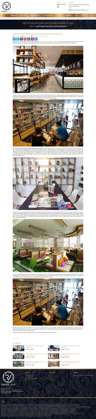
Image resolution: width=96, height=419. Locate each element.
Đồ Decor (51, 380)
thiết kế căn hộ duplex (19, 415)
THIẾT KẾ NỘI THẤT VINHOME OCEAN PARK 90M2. (47, 413)
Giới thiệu (23, 15)
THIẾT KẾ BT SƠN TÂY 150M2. (84, 407)
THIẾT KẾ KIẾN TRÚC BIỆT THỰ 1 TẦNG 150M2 (10, 409)
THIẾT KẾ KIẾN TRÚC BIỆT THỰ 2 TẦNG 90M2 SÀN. (30, 409)
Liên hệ (83, 15)
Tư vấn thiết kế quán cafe (46, 415)
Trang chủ (14, 15)
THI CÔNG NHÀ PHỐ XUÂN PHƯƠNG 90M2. (34, 404)
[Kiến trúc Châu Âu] (6, 7)
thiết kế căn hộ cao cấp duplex (7, 415)
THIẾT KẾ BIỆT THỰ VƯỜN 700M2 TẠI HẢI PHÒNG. (11, 407)
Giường (51, 377)
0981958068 (62, 4)
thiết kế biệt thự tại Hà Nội (78, 413)
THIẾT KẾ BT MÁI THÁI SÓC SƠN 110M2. (69, 407)
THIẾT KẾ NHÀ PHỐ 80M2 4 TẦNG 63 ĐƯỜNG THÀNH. (12, 411)
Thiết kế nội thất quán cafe (41, 36)
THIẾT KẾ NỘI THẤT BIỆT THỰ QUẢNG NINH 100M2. (33, 411)
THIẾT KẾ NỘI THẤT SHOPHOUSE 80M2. (29, 413)
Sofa (50, 375)
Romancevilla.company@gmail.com (80, 10)
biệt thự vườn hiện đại (6, 404)
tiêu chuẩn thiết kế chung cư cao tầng (32, 415)
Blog (76, 15)
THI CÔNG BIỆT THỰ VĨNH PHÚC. (17, 404)
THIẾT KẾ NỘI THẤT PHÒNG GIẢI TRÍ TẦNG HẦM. (11, 413)
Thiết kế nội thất (48, 15)
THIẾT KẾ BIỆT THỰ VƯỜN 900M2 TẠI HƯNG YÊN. (31, 407)
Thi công (59, 15)
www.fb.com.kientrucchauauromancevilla (83, 375)
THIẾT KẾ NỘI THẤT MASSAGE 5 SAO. (67, 411)
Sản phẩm (68, 15)
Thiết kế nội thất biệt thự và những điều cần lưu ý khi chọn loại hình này (71, 362)
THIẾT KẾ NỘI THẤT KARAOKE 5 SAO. (52, 411)
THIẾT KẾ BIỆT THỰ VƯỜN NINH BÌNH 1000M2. (51, 407)
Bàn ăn (50, 378)
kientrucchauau (27, 36)
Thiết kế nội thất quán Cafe (31, 378)
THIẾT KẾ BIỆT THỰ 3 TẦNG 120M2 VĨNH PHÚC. (53, 404)
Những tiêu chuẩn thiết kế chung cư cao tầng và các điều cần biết (35, 362)
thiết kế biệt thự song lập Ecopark (65, 413)
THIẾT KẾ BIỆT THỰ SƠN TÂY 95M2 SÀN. (71, 404)
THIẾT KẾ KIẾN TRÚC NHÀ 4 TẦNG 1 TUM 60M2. (50, 409)
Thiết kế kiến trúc (35, 15)
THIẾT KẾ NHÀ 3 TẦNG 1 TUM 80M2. (68, 409)
